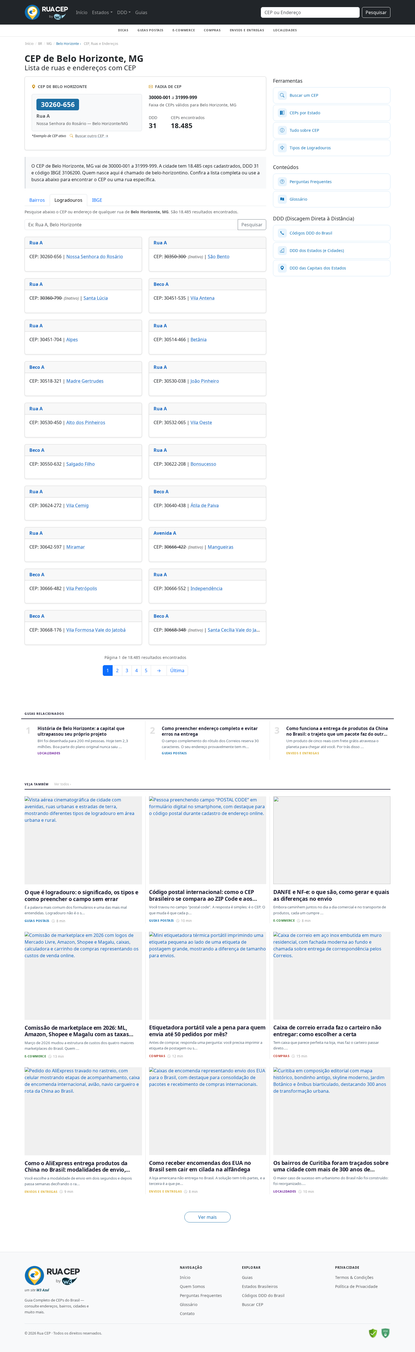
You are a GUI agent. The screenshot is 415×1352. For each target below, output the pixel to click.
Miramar (75, 547)
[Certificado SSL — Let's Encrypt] (385, 1333)
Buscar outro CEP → (91, 135)
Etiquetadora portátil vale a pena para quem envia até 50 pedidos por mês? (207, 1031)
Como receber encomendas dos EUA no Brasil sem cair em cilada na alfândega (200, 1166)
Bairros (37, 200)
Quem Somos (192, 1286)
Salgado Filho (80, 464)
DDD (122, 12)
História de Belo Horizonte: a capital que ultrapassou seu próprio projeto (81, 731)
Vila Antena (203, 298)
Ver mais (207, 1217)
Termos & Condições (354, 1277)
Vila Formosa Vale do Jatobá (96, 630)
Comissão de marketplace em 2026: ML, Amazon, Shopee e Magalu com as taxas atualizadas (77, 1034)
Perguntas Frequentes (201, 1295)
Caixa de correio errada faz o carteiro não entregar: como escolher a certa (327, 1031)
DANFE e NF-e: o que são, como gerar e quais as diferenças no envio (331, 895)
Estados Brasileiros (260, 1286)
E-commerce (183, 30)
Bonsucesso (203, 464)
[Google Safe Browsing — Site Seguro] (373, 1333)
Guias (141, 12)
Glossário (188, 1304)
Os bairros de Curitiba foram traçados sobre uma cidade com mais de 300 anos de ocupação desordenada (330, 1169)
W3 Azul (42, 1290)
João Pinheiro (205, 381)
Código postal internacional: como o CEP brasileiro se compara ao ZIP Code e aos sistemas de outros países (201, 898)
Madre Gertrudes (85, 381)
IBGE (97, 200)
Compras (212, 30)
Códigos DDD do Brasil (263, 1295)
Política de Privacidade (356, 1286)
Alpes (72, 339)
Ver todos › (62, 784)
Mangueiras (220, 547)
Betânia (199, 339)
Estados (100, 12)
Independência (206, 588)
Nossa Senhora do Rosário (94, 256)
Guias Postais (150, 30)
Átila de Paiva (205, 505)
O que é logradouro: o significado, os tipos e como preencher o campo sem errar (81, 895)
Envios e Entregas (247, 30)
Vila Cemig (77, 505)
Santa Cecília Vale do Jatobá (237, 630)
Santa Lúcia (96, 298)
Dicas (123, 30)
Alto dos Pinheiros (85, 422)
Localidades (285, 30)
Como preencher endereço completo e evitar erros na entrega (210, 731)
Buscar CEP (252, 1304)
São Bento (219, 256)
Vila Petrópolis (81, 588)
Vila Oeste (201, 422)
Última (177, 670)
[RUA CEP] (46, 12)
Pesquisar (376, 12)
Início (82, 12)
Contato (187, 1313)
